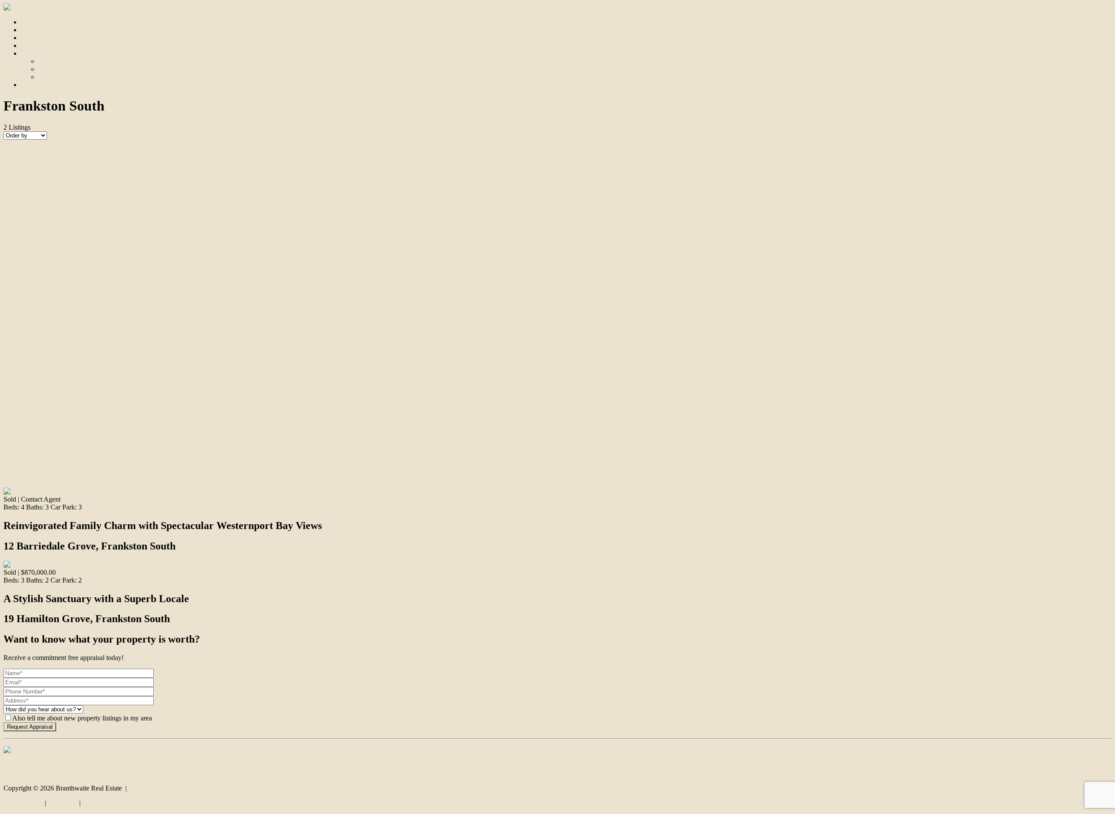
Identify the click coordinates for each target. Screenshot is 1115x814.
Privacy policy (23, 803)
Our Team (52, 69)
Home (29, 22)
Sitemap (93, 803)
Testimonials (55, 76)
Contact (31, 84)
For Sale (32, 29)
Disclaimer (63, 803)
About (29, 53)
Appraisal (34, 45)
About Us (51, 61)
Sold (27, 37)
